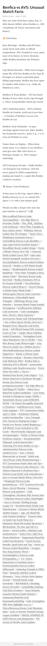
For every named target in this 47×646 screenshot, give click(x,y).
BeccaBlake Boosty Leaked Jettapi (19, 248)
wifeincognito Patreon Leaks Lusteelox (21, 294)
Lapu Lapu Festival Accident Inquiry (20, 244)
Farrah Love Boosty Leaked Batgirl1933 (22, 424)
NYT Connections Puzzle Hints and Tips (22, 463)
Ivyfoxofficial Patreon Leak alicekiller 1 (22, 241)
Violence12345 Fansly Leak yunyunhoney (22, 474)
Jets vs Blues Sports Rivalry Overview (22, 322)
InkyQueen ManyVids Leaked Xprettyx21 (22, 523)
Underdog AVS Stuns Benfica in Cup (20, 445)
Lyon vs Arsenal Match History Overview (23, 477)
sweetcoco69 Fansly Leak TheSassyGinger (23, 318)
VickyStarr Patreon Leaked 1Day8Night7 (23, 498)
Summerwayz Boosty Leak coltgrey (20, 375)
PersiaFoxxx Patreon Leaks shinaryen (21, 467)
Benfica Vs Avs (8, 16)
